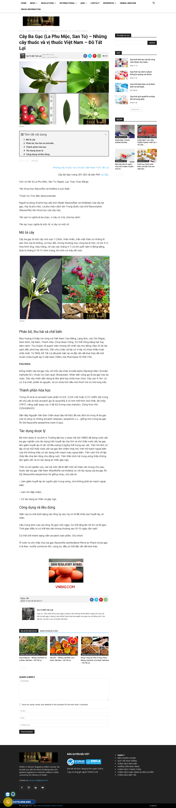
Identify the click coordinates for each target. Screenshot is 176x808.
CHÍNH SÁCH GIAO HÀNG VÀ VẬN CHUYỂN (136, 772)
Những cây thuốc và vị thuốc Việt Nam (74, 167)
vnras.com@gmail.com (38, 780)
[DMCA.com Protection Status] (93, 763)
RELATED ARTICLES (29, 631)
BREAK (119, 119)
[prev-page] (20, 668)
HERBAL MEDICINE (128, 3)
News (32, 3)
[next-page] (25, 668)
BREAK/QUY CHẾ (121, 137)
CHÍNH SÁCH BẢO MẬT (127, 763)
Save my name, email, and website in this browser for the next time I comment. (55, 704)
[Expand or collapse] (105, 134)
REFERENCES (108, 3)
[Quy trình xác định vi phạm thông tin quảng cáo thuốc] (121, 75)
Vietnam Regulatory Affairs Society (49, 806)
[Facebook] (85, 56)
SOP (118, 53)
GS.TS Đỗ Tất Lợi (33, 56)
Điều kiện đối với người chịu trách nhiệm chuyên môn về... (124, 166)
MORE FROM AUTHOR (49, 631)
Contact (95, 3)
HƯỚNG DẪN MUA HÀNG (128, 766)
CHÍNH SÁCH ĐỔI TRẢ (127, 775)
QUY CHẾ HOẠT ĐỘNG (127, 761)
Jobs (83, 3)
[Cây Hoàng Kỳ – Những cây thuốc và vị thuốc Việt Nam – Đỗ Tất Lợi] (33, 646)
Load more (135, 109)
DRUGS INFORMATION (31, 9)
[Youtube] (42, 787)
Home (23, 3)
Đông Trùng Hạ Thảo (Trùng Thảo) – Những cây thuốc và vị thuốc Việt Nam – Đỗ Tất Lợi (95, 660)
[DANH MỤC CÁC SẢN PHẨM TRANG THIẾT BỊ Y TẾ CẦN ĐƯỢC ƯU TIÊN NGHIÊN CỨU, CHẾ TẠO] (147, 131)
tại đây (104, 174)
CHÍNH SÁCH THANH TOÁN (129, 769)
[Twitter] (90, 56)
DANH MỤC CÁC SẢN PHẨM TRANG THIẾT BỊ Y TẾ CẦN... (147, 142)
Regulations (47, 3)
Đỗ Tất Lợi (103, 167)
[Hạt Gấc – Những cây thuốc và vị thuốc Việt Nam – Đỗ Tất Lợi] (64, 646)
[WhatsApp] (99, 56)
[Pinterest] (95, 56)
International (67, 3)
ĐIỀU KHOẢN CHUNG (127, 758)
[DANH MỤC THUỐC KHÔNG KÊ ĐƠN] (125, 131)
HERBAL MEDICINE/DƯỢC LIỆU (37, 31)
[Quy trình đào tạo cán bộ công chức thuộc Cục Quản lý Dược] (121, 62)
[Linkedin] (35, 787)
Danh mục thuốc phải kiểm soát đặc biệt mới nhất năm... (145, 166)
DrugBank (153, 806)
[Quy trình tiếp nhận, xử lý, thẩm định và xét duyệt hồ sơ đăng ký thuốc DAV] (121, 87)
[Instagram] (28, 787)
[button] (154, 3)
